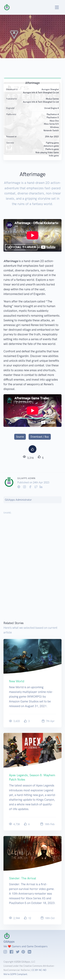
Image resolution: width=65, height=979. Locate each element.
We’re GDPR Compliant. (15, 974)
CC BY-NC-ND (39, 970)
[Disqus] (32, 569)
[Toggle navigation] (53, 7)
